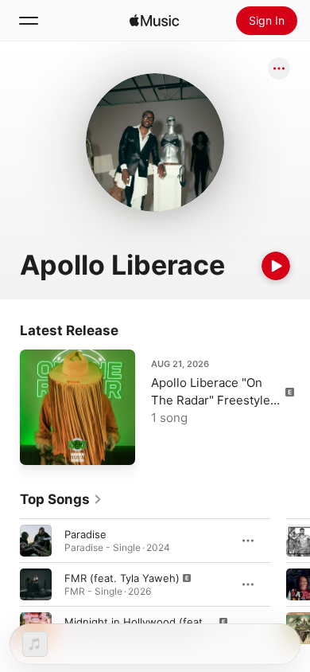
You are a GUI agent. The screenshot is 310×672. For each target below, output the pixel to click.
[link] (61, 499)
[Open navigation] (28, 20)
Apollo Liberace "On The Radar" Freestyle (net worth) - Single (210, 400)
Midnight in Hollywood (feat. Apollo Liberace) (176, 621)
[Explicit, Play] (36, 584)
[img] (154, 21)
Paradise (85, 534)
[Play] (276, 266)
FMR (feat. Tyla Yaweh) (122, 578)
